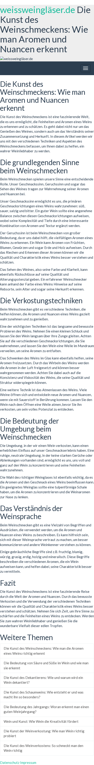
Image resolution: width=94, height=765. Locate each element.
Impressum (28, 762)
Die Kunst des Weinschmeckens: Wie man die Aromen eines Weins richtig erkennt (44, 650)
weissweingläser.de (37, 9)
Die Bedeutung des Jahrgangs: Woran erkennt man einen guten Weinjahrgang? (46, 709)
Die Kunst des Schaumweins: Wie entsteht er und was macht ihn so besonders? (44, 694)
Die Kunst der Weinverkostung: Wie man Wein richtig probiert (44, 733)
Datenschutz (9, 762)
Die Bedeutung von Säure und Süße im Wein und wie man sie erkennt (46, 665)
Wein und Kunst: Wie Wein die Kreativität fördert (41, 721)
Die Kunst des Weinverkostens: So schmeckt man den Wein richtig (43, 748)
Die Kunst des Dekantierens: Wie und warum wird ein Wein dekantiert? (43, 679)
